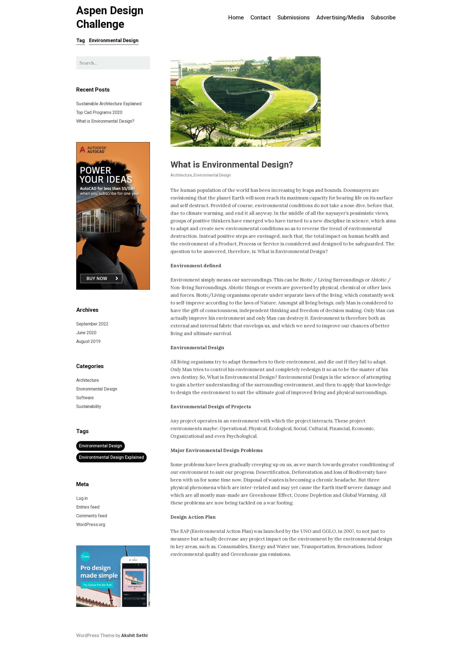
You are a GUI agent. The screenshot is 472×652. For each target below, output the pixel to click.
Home (236, 17)
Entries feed (87, 507)
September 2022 (92, 324)
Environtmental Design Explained (111, 457)
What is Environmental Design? (231, 164)
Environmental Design (212, 175)
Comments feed (91, 516)
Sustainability (88, 406)
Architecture (181, 175)
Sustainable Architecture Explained (108, 104)
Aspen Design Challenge (109, 18)
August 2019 (88, 341)
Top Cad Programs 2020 (99, 112)
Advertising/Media (340, 17)
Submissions (293, 17)
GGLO (329, 531)
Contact (260, 17)
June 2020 (86, 333)
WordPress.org (90, 524)
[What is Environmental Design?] (283, 101)
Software (85, 398)
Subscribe (383, 17)
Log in (82, 498)
